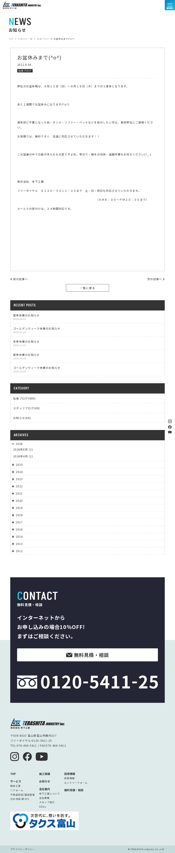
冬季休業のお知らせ (26, 343)
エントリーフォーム (76, 782)
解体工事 (15, 786)
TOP (13, 774)
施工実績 (44, 774)
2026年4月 (20, 456)
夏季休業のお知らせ (26, 317)
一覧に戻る (87, 288)
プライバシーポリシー (22, 849)
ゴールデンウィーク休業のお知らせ (36, 330)
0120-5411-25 (42, 740)
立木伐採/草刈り (20, 799)
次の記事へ (155, 279)
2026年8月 (20, 449)
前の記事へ (20, 279)
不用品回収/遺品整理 (22, 794)
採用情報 (69, 778)
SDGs (42, 806)
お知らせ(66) (22, 418)
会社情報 (44, 798)
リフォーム (16, 790)
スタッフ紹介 (47, 802)
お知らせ (44, 781)
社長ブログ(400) (24, 398)
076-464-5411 (27, 745)
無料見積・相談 (73, 790)
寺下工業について (49, 793)
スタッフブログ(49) (26, 408)
